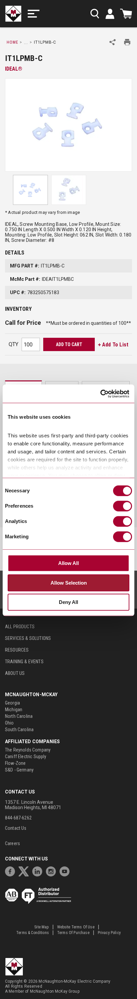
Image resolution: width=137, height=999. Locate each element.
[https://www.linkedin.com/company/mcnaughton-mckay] (39, 870)
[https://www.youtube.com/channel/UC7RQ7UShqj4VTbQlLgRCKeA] (66, 870)
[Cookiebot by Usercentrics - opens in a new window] (100, 393)
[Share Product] (112, 42)
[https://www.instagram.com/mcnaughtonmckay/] (52, 870)
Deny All (68, 602)
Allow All (68, 563)
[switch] (122, 506)
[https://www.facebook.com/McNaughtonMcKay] (11, 870)
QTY (13, 344)
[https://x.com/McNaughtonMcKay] (25, 870)
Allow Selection (69, 583)
